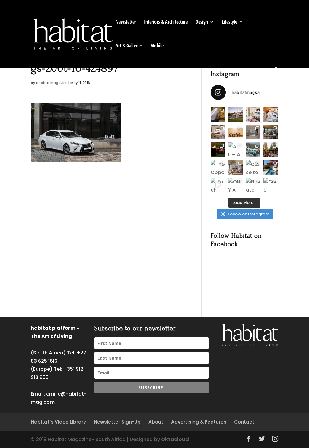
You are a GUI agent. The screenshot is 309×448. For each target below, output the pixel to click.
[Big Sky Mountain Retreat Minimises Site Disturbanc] (270, 132)
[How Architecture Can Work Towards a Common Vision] (270, 167)
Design (202, 22)
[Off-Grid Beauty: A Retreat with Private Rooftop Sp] (235, 114)
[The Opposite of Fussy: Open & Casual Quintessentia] (218, 167)
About (155, 422)
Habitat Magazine (52, 82)
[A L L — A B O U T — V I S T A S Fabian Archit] (235, 149)
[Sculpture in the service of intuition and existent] (218, 114)
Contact (244, 422)
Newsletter (126, 22)
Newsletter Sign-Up (117, 422)
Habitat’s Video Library (58, 422)
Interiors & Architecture (166, 22)
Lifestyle (229, 22)
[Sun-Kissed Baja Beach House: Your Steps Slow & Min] (253, 114)
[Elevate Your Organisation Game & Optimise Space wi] (253, 185)
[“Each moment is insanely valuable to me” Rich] (218, 185)
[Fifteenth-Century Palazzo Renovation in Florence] (218, 132)
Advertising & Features (198, 422)
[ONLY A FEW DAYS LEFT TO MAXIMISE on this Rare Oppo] (235, 185)
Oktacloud (175, 439)
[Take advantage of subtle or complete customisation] (253, 149)
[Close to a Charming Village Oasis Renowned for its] (253, 167)
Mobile (157, 46)
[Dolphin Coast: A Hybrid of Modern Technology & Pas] (253, 132)
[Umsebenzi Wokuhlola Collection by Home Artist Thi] (235, 132)
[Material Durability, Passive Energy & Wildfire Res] (270, 149)
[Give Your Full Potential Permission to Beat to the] (270, 185)
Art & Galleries (129, 46)
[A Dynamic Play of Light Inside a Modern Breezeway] (235, 167)
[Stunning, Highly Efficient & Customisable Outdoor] (218, 149)
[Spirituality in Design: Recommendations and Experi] (270, 114)
